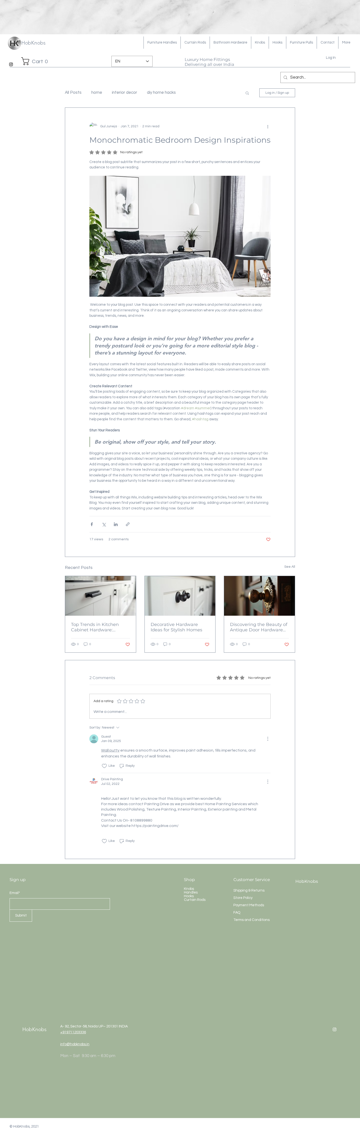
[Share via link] (127, 524)
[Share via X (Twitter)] (103, 524)
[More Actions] (268, 739)
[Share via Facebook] (91, 524)
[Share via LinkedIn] (115, 524)
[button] (36, 61)
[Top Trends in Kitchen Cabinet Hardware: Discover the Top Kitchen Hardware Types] (100, 596)
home (96, 92)
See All (289, 566)
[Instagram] (11, 64)
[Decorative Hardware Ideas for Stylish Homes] (180, 596)
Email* (15, 893)
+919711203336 (73, 1032)
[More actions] (268, 126)
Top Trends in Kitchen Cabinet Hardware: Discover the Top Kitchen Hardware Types (98, 627)
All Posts (73, 92)
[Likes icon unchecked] (104, 766)
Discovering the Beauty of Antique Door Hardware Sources (258, 627)
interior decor (124, 92)
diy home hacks (161, 92)
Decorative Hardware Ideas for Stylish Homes (176, 627)
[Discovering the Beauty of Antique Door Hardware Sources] (259, 596)
